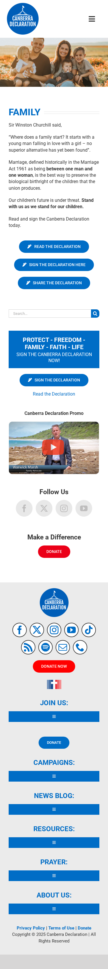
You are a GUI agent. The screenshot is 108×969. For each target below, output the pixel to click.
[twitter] (37, 630)
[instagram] (54, 630)
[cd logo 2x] (23, 5)
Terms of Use (61, 928)
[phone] (80, 647)
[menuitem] (54, 380)
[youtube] (71, 630)
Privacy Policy (31, 928)
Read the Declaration (54, 394)
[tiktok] (89, 630)
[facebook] (19, 630)
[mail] (63, 647)
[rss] (28, 647)
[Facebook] (24, 508)
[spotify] (45, 647)
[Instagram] (64, 508)
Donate (84, 928)
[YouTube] (83, 508)
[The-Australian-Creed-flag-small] (54, 682)
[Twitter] (44, 508)
